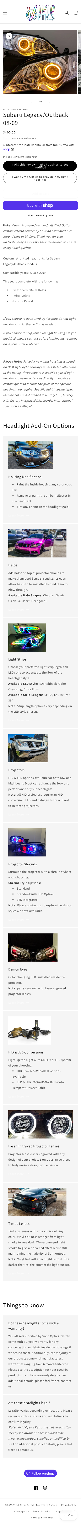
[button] (5, 12)
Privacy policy (21, 1511)
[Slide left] (31, 101)
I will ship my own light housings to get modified (40, 166)
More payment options (40, 215)
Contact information (42, 1517)
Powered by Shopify (47, 1505)
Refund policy (68, 1505)
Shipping (7, 138)
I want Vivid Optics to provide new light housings (40, 178)
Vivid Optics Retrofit (24, 1505)
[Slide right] (49, 101)
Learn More (16, 515)
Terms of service (41, 1511)
